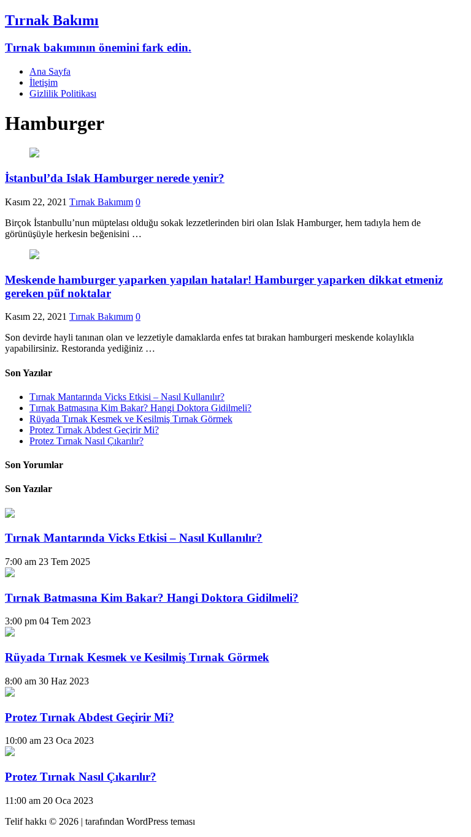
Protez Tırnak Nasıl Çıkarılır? (86, 441)
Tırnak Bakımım (101, 202)
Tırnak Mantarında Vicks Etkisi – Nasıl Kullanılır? (126, 397)
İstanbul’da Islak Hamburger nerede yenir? (114, 178)
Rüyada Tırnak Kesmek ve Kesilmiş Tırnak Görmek (130, 419)
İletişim (43, 82)
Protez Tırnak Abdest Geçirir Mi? (94, 430)
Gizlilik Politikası (62, 93)
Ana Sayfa (50, 71)
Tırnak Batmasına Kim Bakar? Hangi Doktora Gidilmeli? (140, 408)
